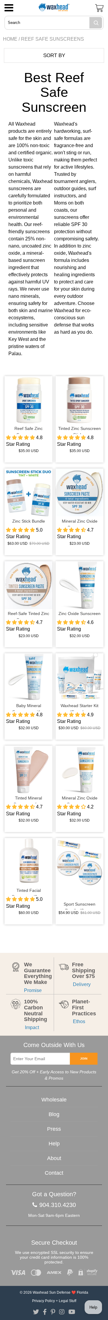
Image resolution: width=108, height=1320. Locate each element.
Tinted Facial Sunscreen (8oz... (28, 892)
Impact (31, 1027)
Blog (54, 1114)
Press (54, 1129)
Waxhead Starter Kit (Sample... (79, 707)
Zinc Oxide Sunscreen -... (79, 615)
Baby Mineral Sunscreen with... (28, 707)
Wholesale (54, 1100)
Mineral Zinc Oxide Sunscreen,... (80, 799)
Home (10, 39)
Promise (33, 990)
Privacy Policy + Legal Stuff (54, 1301)
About (54, 1158)
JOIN (83, 1058)
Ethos (78, 1021)
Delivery (81, 984)
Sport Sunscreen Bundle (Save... (79, 905)
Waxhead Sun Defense (51, 1292)
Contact (54, 1173)
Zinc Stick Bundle (28, 521)
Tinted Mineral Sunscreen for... (29, 799)
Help (54, 1144)
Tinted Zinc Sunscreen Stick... (79, 430)
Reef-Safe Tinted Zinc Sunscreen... (28, 615)
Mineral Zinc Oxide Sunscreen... (80, 523)
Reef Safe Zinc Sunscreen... (28, 430)
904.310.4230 (57, 1205)
